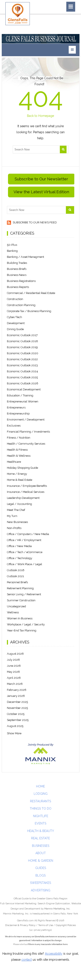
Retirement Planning (20, 588)
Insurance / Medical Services (25, 491)
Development (16, 323)
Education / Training (20, 395)
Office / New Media (19, 546)
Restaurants (40, 801)
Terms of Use (45, 925)
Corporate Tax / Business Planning (29, 311)
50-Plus (12, 244)
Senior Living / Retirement (24, 594)
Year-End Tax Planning (21, 630)
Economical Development (24, 389)
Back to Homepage (40, 116)
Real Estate (40, 838)
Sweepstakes (40, 882)
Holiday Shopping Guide (22, 467)
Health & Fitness (17, 449)
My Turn (12, 516)
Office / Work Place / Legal (24, 564)
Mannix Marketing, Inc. (57, 908)
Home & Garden (40, 860)
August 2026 (15, 653)
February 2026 (16, 689)
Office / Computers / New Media (28, 534)
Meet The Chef (16, 510)
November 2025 (17, 708)
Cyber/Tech (14, 317)
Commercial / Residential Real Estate (31, 293)
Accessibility (53, 953)
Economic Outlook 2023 (22, 365)
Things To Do (40, 808)
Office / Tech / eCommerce (24, 552)
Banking (12, 250)
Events (40, 823)
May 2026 (13, 671)
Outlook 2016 (15, 570)
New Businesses (17, 522)
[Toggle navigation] (70, 7)
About (40, 853)
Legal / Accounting (19, 504)
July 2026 (13, 659)
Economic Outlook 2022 (22, 359)
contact (26, 959)
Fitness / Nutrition (18, 437)
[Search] (63, 149)
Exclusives (14, 425)
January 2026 (16, 695)
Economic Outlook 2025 (22, 377)
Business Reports (18, 287)
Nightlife (40, 816)
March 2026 (15, 683)
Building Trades (17, 262)
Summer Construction (21, 600)
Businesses (40, 845)
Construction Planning (21, 305)
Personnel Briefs (17, 582)
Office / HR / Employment (24, 540)
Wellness (13, 612)
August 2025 (15, 726)
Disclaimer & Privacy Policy (20, 925)
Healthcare (14, 461)
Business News (16, 275)
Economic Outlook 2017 (22, 335)
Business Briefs (16, 269)
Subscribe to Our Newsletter (41, 179)
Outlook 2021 (15, 576)
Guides (40, 868)
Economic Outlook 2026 (22, 383)
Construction (15, 299)
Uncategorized (16, 606)
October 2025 (15, 714)
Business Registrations (21, 281)
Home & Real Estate (19, 479)
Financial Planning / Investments (28, 431)
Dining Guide (15, 329)
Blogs (40, 875)
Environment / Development (25, 419)
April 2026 (14, 677)
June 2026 (14, 665)
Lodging (41, 793)
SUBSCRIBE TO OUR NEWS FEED (34, 222)
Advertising (40, 890)
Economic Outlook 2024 (22, 371)
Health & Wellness (18, 455)
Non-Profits (14, 528)
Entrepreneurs (16, 407)
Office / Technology (19, 558)
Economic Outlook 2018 (22, 341)
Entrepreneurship (18, 413)
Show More (14, 733)
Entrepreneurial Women (22, 401)
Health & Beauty (40, 831)
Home (40, 786)
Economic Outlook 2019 (22, 347)
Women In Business (19, 618)
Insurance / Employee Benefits (27, 485)
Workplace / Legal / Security (26, 624)
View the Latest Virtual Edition (41, 192)
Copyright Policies (66, 925)
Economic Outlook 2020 (22, 353)
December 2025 (17, 702)
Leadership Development (23, 497)
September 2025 (18, 720)
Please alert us (20, 944)
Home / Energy (17, 473)
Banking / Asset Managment (25, 256)
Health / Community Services (26, 443)
